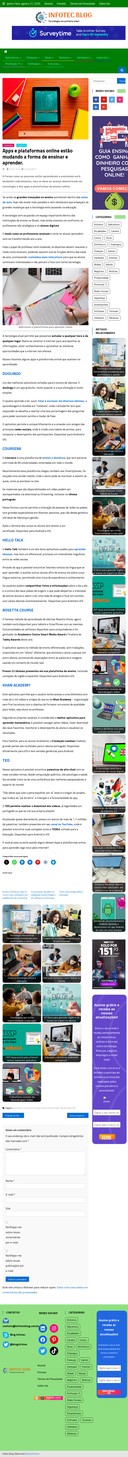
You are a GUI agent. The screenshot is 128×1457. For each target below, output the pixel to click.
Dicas (48, 57)
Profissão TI (12, 64)
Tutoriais (53, 64)
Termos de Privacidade (82, 4)
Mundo (109, 264)
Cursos (21, 145)
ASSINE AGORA (106, 1136)
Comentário (13, 1149)
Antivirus (98, 224)
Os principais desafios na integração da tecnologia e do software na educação (43, 895)
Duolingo (36, 1108)
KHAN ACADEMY (16, 685)
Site (8, 1208)
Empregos (116, 244)
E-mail (10, 1194)
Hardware (83, 57)
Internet (102, 57)
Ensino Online (48, 1108)
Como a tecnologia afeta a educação (71, 893)
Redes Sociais (101, 291)
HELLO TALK (12, 540)
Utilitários (99, 318)
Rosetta (67, 1108)
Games (111, 251)
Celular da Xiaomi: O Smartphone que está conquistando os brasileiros (15, 1115)
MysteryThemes (32, 1453)
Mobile (97, 264)
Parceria (61, 4)
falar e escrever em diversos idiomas (61, 401)
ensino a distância (53, 458)
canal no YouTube (62, 824)
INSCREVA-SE (108, 1392)
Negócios (99, 271)
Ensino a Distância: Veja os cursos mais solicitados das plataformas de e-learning (15, 895)
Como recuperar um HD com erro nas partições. (79, 1115)
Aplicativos (12, 57)
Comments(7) (30, 169)
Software (34, 64)
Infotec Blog (14, 169)
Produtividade (101, 278)
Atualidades (100, 231)
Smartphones (101, 304)
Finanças (32, 57)
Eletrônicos (100, 244)
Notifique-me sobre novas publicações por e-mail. (15, 1263)
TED (6, 760)
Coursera (27, 1108)
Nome (10, 1181)
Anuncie (48, 4)
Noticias (64, 57)
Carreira (8, 145)
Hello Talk (59, 1108)
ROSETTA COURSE (17, 610)
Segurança (99, 298)
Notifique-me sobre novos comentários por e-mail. (14, 1234)
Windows (114, 318)
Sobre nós (104, 4)
